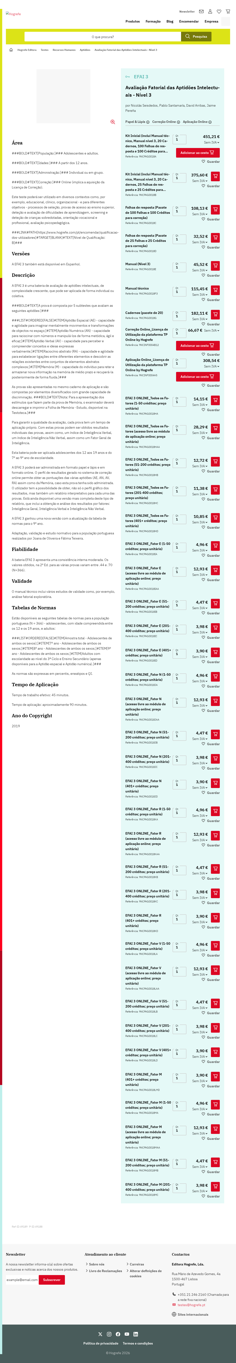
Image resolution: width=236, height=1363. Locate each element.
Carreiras (137, 1264)
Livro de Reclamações (105, 1271)
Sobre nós (96, 1264)
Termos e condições (138, 1343)
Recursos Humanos (64, 50)
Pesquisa (200, 36)
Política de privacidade (100, 1343)
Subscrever (51, 1280)
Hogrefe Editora (27, 50)
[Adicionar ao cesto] (215, 176)
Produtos (133, 21)
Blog (169, 21)
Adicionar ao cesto (195, 153)
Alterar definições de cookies (146, 1273)
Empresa (211, 21)
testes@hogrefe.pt (191, 1305)
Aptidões (85, 50)
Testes (44, 50)
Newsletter (187, 11)
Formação (153, 21)
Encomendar (189, 21)
